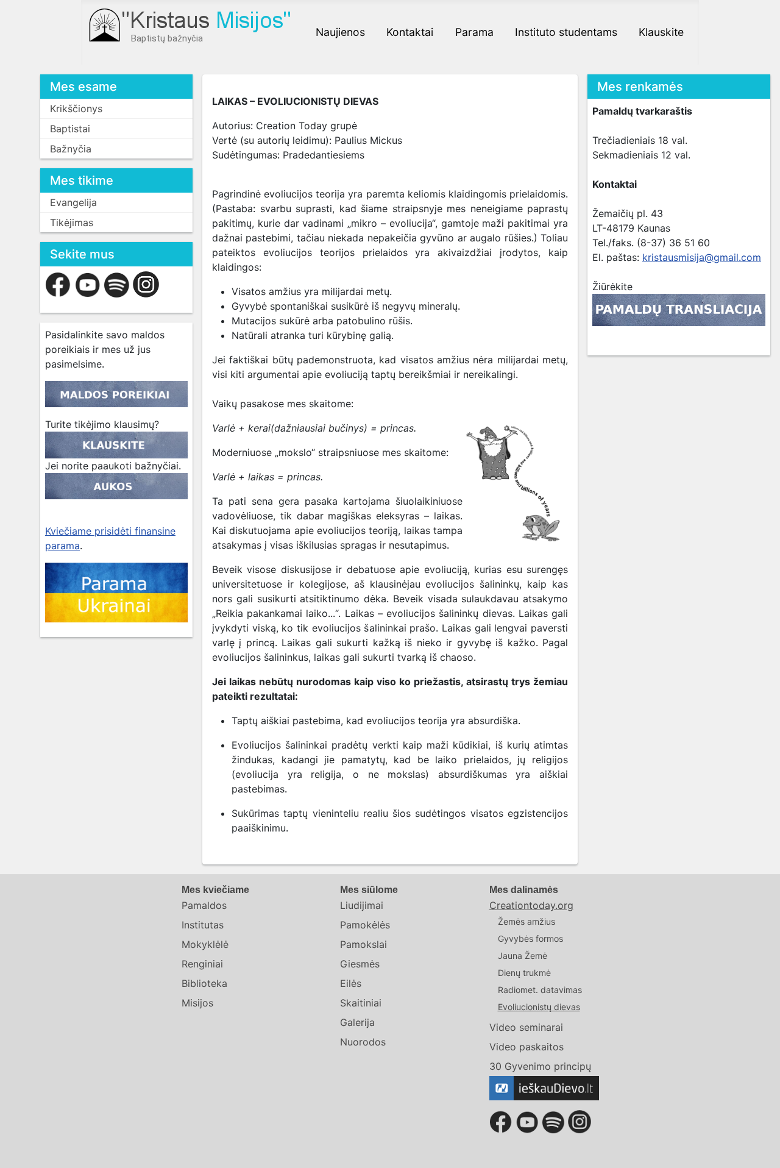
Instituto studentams (566, 32)
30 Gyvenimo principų (540, 1066)
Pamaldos (204, 905)
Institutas (203, 925)
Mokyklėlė (205, 944)
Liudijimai (361, 905)
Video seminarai (526, 1027)
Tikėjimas (71, 222)
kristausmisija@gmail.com (701, 257)
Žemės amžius (526, 921)
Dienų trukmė (524, 972)
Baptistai (70, 129)
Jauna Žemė (522, 955)
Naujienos (340, 32)
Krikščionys (76, 108)
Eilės (350, 983)
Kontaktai (409, 32)
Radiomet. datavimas (540, 990)
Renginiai (202, 964)
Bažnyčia (70, 149)
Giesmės (360, 964)
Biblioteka (204, 983)
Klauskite (661, 32)
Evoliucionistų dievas (539, 1007)
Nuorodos (363, 1042)
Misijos (197, 1003)
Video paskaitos (526, 1047)
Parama (474, 32)
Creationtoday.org (531, 905)
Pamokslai (363, 944)
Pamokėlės (365, 925)
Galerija (357, 1022)
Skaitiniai (360, 1003)
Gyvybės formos (530, 938)
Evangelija (73, 202)
